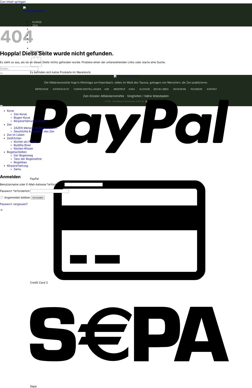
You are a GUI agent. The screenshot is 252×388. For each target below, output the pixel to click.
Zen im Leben (161, 89)
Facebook (196, 89)
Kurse (37, 22)
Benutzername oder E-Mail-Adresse (32, 184)
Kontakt (212, 89)
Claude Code (146, 101)
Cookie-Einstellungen (87, 89)
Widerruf (119, 89)
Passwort (15, 191)
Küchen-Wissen (23, 148)
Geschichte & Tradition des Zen (34, 131)
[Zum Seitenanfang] (1, 105)
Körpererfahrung (46, 38)
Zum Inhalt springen (13, 1)
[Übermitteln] (1, 73)
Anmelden (37, 197)
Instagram (179, 89)
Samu (17, 169)
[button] (32, 48)
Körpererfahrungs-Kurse (29, 121)
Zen (35, 25)
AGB (106, 89)
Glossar (144, 89)
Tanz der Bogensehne (28, 158)
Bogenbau (20, 162)
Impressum (41, 89)
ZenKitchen (41, 29)
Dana (132, 89)
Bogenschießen (45, 35)
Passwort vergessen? (14, 204)
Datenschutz (61, 89)
